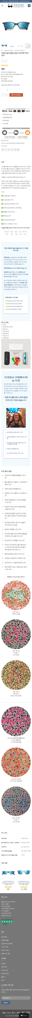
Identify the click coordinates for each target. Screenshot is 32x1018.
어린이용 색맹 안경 (20, 50)
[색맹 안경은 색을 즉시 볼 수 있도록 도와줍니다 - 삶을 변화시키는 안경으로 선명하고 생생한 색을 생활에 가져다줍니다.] (16, 5)
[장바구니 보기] (29, 5)
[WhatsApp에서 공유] (2, 149)
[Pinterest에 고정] (15, 149)
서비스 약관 (4, 947)
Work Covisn (5, 950)
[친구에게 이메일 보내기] (12, 149)
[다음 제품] (2, 61)
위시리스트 (4, 970)
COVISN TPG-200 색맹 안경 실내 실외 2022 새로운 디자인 (8, 883)
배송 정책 (4, 937)
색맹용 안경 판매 (8, 50)
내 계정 (3, 963)
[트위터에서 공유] (9, 149)
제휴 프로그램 (5, 953)
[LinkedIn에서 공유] (18, 149)
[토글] (3, 475)
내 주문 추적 (5, 973)
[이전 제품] (6, 61)
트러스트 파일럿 (9, 403)
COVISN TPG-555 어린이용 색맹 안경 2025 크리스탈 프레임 (24, 883)
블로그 (3, 977)
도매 (2, 980)
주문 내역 (4, 967)
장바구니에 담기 (16, 95)
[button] (2, 5)
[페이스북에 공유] (6, 149)
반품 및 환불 (5, 940)
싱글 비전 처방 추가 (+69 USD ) (10, 85)
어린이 (5, 146)
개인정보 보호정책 (6, 943)
